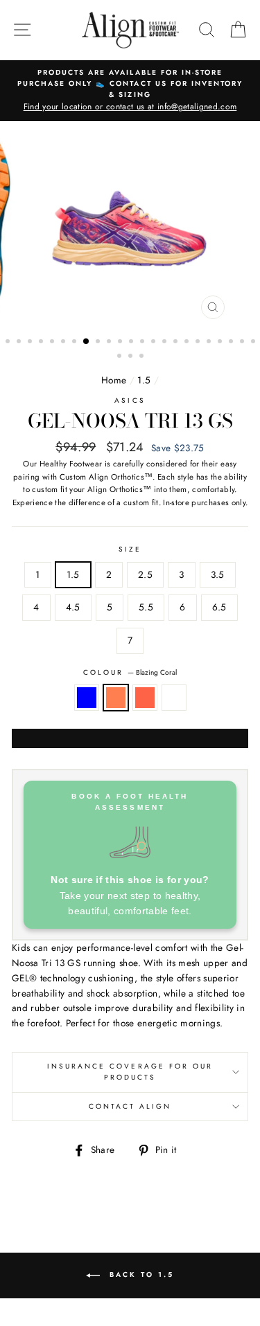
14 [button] (154, 342)
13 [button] (143, 342)
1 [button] (9, 342)
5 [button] (53, 342)
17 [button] (187, 342)
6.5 (219, 607)
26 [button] (142, 357)
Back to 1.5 (139, 1275)
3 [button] (31, 342)
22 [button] (243, 342)
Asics (129, 400)
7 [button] (75, 342)
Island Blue (86, 697)
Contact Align (130, 1106)
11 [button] (121, 342)
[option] (130, 90)
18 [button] (199, 342)
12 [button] (132, 342)
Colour (130, 672)
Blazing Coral (116, 697)
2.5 (145, 574)
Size (130, 549)
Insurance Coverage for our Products (130, 1071)
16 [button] (176, 342)
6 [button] (64, 342)
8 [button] (86, 341)
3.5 (218, 574)
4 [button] (42, 342)
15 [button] (165, 342)
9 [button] (99, 342)
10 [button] (110, 342)
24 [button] (120, 357)
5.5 (146, 607)
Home (113, 380)
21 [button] (232, 342)
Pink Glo (174, 697)
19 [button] (210, 342)
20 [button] (221, 342)
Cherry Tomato (145, 697)
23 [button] (254, 342)
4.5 (73, 607)
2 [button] (20, 342)
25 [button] (131, 357)
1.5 (143, 380)
